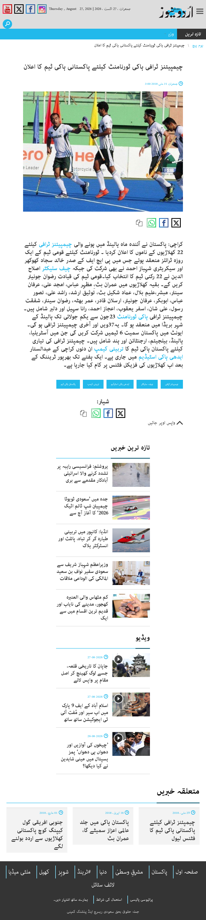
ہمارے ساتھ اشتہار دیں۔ (70, 899)
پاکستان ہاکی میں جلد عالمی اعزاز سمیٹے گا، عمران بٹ (104, 830)
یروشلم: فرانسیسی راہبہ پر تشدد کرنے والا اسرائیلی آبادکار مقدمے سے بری (82, 473)
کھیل (44, 872)
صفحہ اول (187, 872)
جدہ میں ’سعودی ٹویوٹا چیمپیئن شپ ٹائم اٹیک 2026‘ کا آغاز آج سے (86, 506)
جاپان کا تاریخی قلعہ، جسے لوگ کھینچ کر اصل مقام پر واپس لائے (84, 673)
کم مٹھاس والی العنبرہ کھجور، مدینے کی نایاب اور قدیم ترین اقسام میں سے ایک (82, 608)
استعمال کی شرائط (109, 899)
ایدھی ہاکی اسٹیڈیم (160, 357)
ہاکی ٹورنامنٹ (132, 316)
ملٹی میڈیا (20, 872)
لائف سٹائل (103, 885)
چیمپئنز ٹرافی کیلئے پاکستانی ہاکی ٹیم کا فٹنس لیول (172, 830)
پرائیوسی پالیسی (141, 899)
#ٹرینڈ (84, 872)
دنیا (103, 872)
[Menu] (199, 11)
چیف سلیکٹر (56, 268)
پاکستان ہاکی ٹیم (68, 384)
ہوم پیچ (197, 45)
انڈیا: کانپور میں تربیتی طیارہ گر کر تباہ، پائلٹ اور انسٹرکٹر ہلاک (83, 539)
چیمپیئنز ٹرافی (55, 244)
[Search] (7, 24)
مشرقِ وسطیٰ (129, 872)
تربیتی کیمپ (109, 349)
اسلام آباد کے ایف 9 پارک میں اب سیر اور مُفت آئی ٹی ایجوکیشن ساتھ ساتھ (84, 712)
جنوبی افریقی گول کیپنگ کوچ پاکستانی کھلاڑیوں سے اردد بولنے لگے (37, 834)
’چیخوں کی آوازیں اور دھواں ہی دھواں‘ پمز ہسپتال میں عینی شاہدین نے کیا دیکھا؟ (84, 755)
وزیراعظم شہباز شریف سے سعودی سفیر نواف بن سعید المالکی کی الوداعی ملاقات (82, 571)
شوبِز (63, 872)
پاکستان (159, 872)
